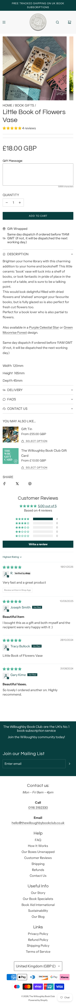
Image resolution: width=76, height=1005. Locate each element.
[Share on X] (19, 486)
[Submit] (69, 764)
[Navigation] (4, 22)
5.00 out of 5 (47, 506)
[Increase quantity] (20, 203)
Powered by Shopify (38, 1000)
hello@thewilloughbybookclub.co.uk (38, 823)
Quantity (11, 195)
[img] (12, 567)
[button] (12, 128)
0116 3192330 (38, 808)
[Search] (57, 22)
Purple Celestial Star (44, 327)
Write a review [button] (38, 544)
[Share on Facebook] (7, 486)
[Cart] (69, 22)
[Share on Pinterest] (32, 486)
